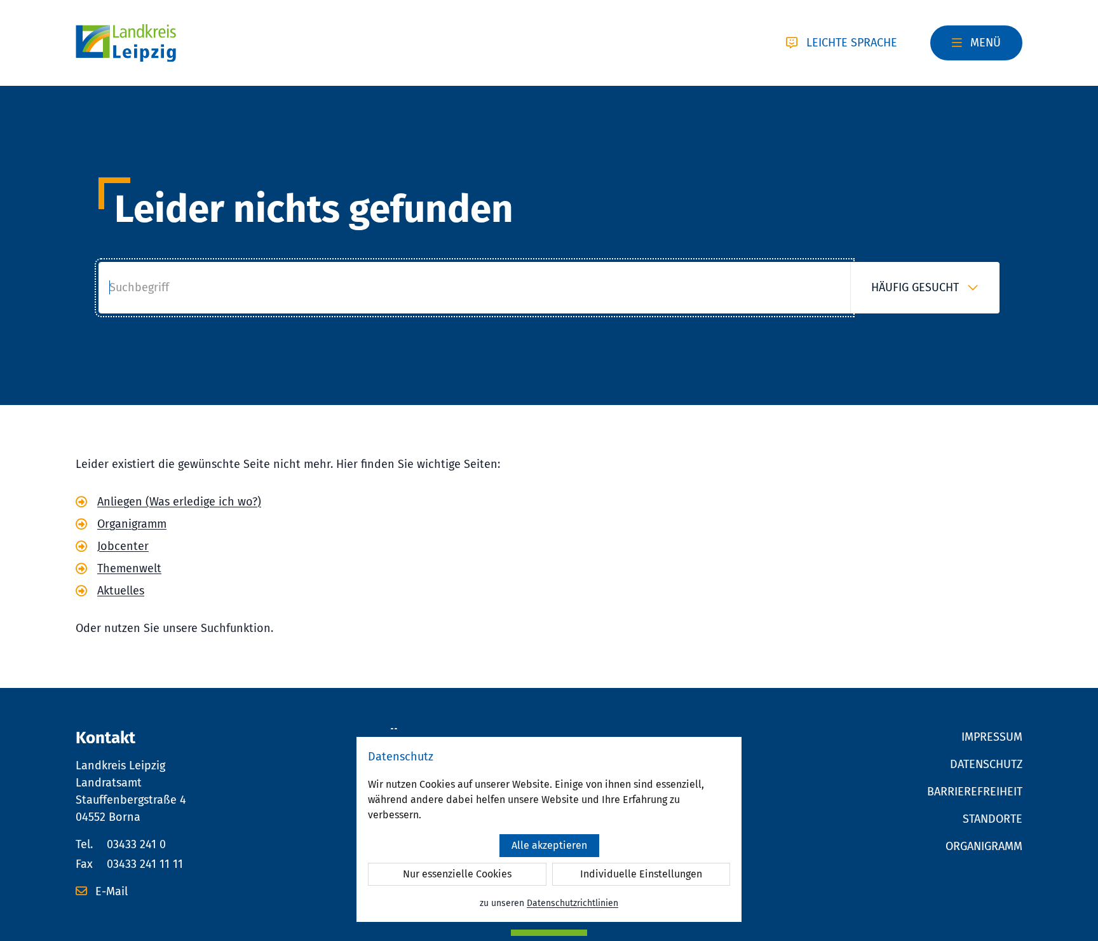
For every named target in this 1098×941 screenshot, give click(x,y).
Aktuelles (120, 591)
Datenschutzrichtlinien (572, 903)
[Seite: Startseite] (126, 43)
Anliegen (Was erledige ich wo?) (179, 502)
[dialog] (549, 829)
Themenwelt (129, 568)
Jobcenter (123, 546)
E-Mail (110, 891)
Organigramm (131, 524)
